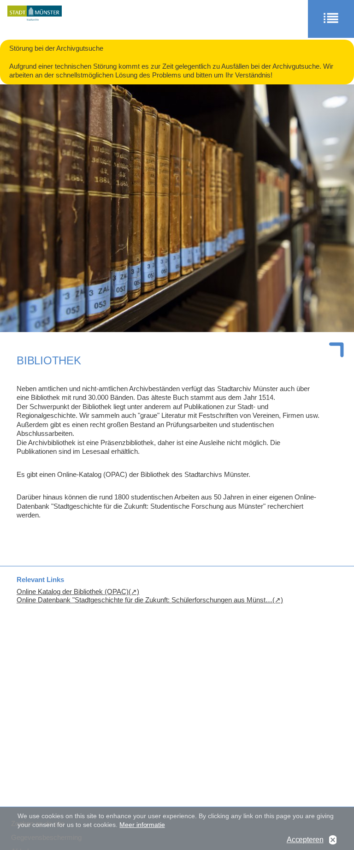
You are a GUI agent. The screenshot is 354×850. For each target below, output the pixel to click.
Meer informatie (142, 824)
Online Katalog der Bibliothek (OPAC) (73, 591)
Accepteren (305, 840)
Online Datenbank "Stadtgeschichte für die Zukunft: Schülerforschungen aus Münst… (144, 600)
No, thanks (332, 840)
